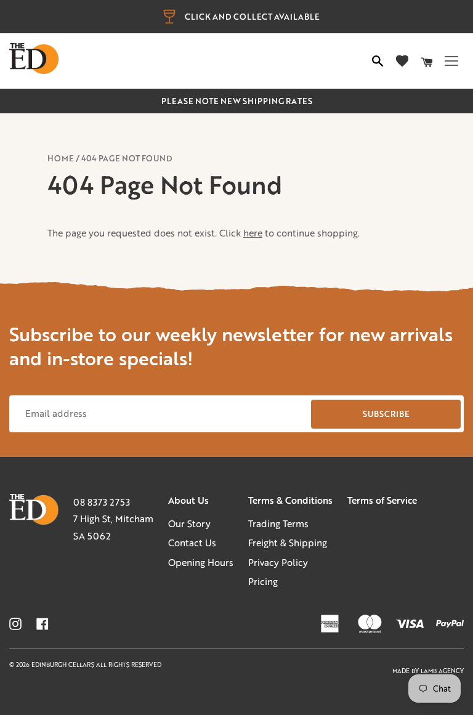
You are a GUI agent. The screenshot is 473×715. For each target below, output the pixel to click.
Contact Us (192, 542)
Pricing (263, 581)
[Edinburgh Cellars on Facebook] (42, 624)
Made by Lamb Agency (428, 671)
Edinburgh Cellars (63, 664)
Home (60, 158)
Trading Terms (278, 523)
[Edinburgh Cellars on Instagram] (15, 624)
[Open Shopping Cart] (427, 61)
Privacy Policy (278, 562)
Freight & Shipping (287, 542)
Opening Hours (200, 562)
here (252, 233)
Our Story (189, 523)
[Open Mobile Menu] (451, 61)
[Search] (377, 61)
